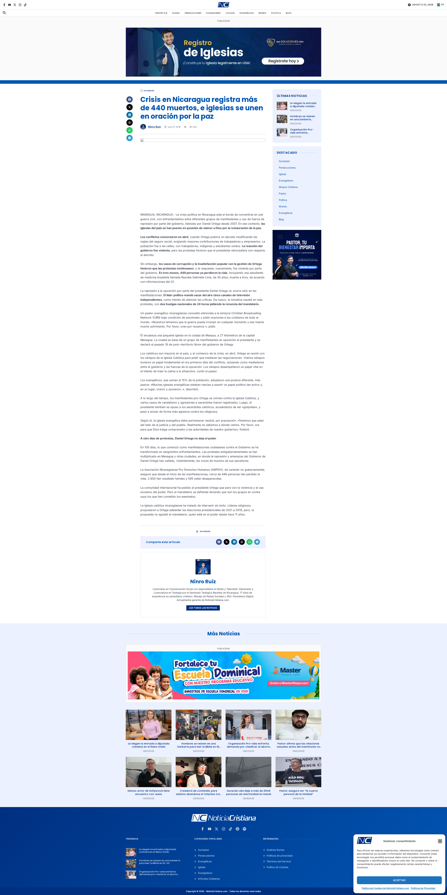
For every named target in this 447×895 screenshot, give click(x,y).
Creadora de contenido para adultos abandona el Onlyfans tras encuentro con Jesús (198, 794)
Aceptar (399, 880)
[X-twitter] (14, 4)
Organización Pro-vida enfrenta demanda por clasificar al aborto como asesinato (248, 747)
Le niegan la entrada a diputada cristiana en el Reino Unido (303, 106)
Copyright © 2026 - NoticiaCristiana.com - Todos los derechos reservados (223, 891)
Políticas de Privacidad (423, 888)
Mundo (262, 13)
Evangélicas (247, 13)
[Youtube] (9, 4)
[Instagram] (20, 4)
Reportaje (161, 13)
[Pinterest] (237, 829)
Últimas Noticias (292, 96)
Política (276, 13)
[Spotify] (244, 829)
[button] (440, 841)
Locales (230, 13)
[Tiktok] (25, 4)
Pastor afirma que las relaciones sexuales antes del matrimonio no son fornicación (298, 747)
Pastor (282, 193)
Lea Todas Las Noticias (203, 608)
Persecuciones (193, 13)
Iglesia (176, 13)
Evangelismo (213, 13)
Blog (289, 13)
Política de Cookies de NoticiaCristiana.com (385, 888)
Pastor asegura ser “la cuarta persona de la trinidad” (298, 792)
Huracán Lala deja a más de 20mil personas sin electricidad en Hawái (248, 792)
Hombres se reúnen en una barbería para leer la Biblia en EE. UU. (303, 121)
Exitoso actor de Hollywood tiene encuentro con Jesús (149, 792)
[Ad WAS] (223, 75)
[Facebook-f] (4, 4)
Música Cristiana (288, 187)
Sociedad (149, 90)
